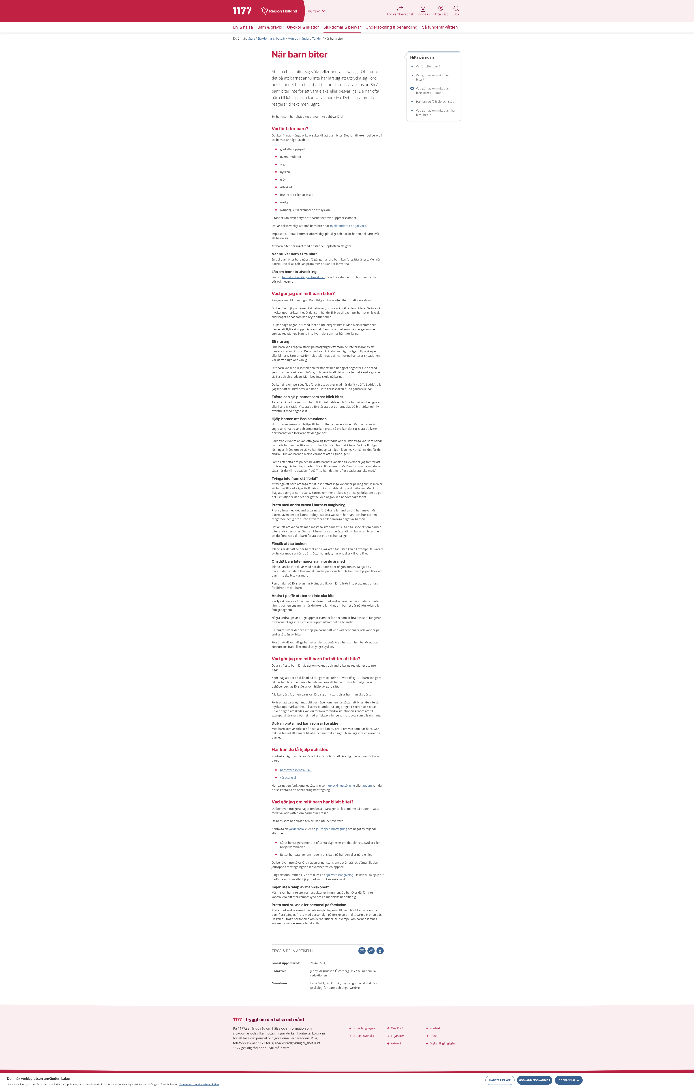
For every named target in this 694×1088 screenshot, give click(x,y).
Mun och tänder (299, 38)
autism (367, 786)
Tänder (317, 38)
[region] (347, 1080)
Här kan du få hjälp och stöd (435, 102)
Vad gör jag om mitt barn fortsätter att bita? (433, 90)
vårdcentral (288, 778)
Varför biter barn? (428, 66)
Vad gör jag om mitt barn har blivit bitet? (436, 112)
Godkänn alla (569, 1080)
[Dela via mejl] (362, 950)
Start (251, 38)
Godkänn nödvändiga (534, 1080)
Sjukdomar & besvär (271, 38)
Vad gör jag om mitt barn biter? (433, 77)
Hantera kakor (500, 1080)
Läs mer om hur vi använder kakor (199, 1084)
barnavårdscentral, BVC (296, 770)
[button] (380, 950)
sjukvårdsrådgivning (339, 875)
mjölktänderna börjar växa (348, 226)
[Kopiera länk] (371, 950)
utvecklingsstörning (341, 786)
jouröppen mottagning (331, 829)
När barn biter (334, 38)
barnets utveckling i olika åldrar (303, 277)
